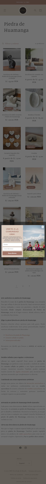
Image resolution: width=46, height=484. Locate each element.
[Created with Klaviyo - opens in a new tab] (23, 258)
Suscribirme (12, 253)
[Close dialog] (42, 227)
